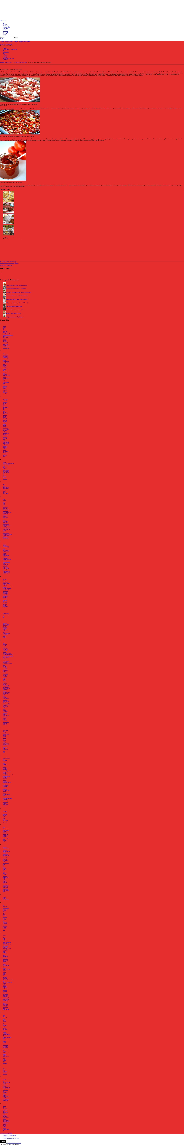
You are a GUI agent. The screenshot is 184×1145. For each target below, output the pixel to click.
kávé (4, 672)
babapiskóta (5, 355)
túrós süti (5, 1063)
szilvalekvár (5, 1004)
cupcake (5, 455)
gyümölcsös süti (6, 572)
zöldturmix (5, 1122)
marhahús (5, 781)
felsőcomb (5, 517)
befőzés (4, 369)
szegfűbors (5, 994)
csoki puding (6, 442)
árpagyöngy (5, 344)
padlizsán (5, 847)
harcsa (4, 584)
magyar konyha (6, 758)
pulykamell (5, 889)
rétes (4, 914)
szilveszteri (5, 1005)
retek (4, 913)
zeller (4, 1111)
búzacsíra (5, 392)
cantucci (5, 400)
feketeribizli (5, 513)
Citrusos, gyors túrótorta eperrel (13, 313)
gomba (4, 554)
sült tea (4, 975)
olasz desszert (6, 828)
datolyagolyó (6, 471)
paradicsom (24, 238)
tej (3, 1024)
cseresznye (5, 428)
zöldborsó (5, 1116)
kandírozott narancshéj (8, 656)
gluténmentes (6, 551)
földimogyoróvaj (6, 525)
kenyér (4, 684)
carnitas (4, 403)
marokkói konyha (7, 782)
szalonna (5, 987)
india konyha (6, 613)
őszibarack (5, 841)
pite (4, 870)
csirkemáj (5, 437)
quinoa (4, 898)
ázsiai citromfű (6, 346)
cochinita (5, 422)
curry (4, 456)
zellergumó (5, 1112)
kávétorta (5, 676)
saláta (4, 939)
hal (3, 580)
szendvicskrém (6, 998)
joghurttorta (5, 630)
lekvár (4, 738)
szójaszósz (5, 1007)
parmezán (5, 857)
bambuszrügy (6, 358)
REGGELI (5, 56)
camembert (5, 399)
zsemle (4, 1128)
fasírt (4, 505)
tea (3, 1023)
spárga (4, 970)
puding (4, 881)
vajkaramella (6, 1084)
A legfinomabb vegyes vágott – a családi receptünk (17, 302)
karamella (5, 668)
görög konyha (6, 556)
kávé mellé (5, 674)
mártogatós (5, 783)
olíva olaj (5, 832)
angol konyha (6, 337)
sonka (4, 964)
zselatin (4, 1126)
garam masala (6, 546)
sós (3, 966)
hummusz (5, 600)
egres (4, 489)
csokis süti (5, 444)
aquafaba (5, 341)
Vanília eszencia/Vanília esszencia (14, 306)
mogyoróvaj (5, 800)
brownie (5, 387)
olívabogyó (5, 834)
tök (3, 1050)
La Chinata (5, 730)
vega (4, 1091)
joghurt (4, 629)
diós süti (5, 479)
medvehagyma (6, 790)
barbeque (5, 365)
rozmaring (5, 923)
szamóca (5, 990)
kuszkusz (5, 724)
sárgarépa (5, 947)
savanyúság (5, 950)
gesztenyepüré (6, 550)
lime (4, 751)
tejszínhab (5, 1033)
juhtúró (4, 637)
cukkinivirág (6, 451)
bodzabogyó (5, 378)
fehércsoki (5, 507)
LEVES (5, 54)
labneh (4, 732)
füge (4, 531)
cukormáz (5, 453)
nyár (4, 818)
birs (4, 373)
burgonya (5, 390)
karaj (4, 665)
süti (3, 981)
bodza (4, 377)
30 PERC (5, 48)
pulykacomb (5, 885)
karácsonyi (5, 662)
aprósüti (4, 340)
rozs (4, 924)
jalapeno (5, 623)
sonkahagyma (6, 965)
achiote (4, 326)
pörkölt (4, 878)
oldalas (4, 831)
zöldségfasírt (6, 1120)
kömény (5, 710)
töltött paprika (6, 1052)
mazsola (5, 789)
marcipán (5, 777)
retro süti (5, 917)
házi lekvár (5, 593)
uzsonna (5, 1074)
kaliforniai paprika (7, 653)
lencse (4, 739)
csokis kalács (6, 443)
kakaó (4, 646)
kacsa (4, 643)
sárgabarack (5, 943)
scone (4, 951)
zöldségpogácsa (6, 1121)
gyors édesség (6, 568)
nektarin (5, 815)
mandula (5, 769)
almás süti (5, 332)
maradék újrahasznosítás (8, 774)
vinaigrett (5, 1092)
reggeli (4, 910)
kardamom (5, 670)
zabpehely (5, 1110)
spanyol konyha (6, 969)
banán (4, 360)
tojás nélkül (5, 1045)
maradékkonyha (6, 776)
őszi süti (5, 840)
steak (4, 974)
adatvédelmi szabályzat (8, 1136)
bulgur (4, 388)
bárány (4, 364)
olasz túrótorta (6, 830)
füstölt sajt (5, 537)
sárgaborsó (5, 946)
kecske (4, 678)
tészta (4, 1038)
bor (3, 379)
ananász (4, 336)
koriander (17, 238)
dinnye (4, 473)
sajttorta (4, 938)
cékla (4, 404)
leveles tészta (6, 744)
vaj (3, 1081)
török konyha (6, 1056)
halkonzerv (5, 582)
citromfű (5, 418)
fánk (4, 503)
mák (4, 763)
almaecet (5, 329)
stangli (4, 973)
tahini (4, 1016)
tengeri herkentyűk (7, 1037)
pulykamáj (5, 887)
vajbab (4, 1083)
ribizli (4, 918)
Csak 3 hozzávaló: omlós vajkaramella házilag (16, 285)
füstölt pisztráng (6, 535)
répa (4, 911)
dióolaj (4, 477)
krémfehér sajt (6, 715)
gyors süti (5, 569)
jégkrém (5, 627)
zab (3, 1107)
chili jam (5, 412)
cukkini (4, 450)
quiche (4, 897)
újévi (4, 1070)
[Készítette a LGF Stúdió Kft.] (14, 1143)
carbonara (5, 402)
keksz (4, 681)
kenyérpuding (6, 687)
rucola (4, 928)
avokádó (5, 345)
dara (4, 466)
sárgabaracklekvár (7, 944)
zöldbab (4, 1115)
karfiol (4, 671)
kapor (4, 658)
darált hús (5, 467)
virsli (4, 1094)
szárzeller (5, 991)
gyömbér (5, 566)
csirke (4, 434)
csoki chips (5, 441)
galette (4, 544)
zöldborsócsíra (6, 1117)
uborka (4, 1068)
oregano (5, 836)
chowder (5, 415)
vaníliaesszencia (6, 1087)
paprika (4, 852)
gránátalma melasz (7, 559)
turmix (4, 1060)
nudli (4, 816)
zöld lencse (5, 1113)
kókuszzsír (5, 706)
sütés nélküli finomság (8, 979)
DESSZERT (6, 52)
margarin (5, 778)
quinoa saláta (6, 899)
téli (3, 1036)
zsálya (4, 1124)
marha (4, 780)
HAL (4, 50)
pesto (4, 861)
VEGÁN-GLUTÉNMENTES (10, 49)
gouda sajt (5, 558)
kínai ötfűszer (6, 698)
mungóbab (5, 804)
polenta (4, 874)
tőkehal (4, 1051)
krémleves (5, 716)
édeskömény (6, 488)
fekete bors (5, 511)
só (3, 963)
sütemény (5, 978)
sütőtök (4, 985)
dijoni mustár (6, 472)
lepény (4, 741)
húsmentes (5, 606)
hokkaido (5, 598)
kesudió (4, 691)
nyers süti (5, 822)
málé (4, 765)
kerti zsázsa (5, 689)
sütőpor (4, 983)
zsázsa (4, 1125)
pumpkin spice (6, 890)
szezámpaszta (6, 1001)
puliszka (5, 882)
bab (4, 353)
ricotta (4, 919)
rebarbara (5, 909)
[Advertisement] (43, 10)
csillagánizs (5, 431)
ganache (5, 545)
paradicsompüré (6, 855)
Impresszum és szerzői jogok (9, 1135)
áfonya (4, 327)
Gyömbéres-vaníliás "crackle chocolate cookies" (17, 299)
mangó (4, 772)
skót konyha (5, 960)
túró (4, 1061)
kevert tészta (5, 693)
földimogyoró (6, 524)
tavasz (4, 1021)
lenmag (4, 740)
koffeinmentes (6, 701)
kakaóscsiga (5, 649)
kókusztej (5, 705)
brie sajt (4, 384)
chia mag (5, 409)
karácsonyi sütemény (7, 663)
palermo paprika (6, 851)
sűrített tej (5, 977)
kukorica (5, 720)
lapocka (4, 736)
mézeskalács (5, 796)
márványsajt (5, 785)
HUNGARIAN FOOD (8, 58)
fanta (4, 504)
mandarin (5, 768)
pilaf (4, 867)
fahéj (4, 502)
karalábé (5, 666)
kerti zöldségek (6, 688)
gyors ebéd (5, 567)
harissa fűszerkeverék (8, 585)
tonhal (4, 1054)
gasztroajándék (6, 547)
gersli (4, 549)
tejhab (4, 1028)
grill (4, 563)
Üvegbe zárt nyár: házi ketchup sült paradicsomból (15, 41)
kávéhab (5, 675)
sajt (3, 937)
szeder (4, 992)
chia (4, 408)
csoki (4, 439)
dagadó (4, 462)
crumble (5, 426)
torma (4, 1055)
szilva (4, 1003)
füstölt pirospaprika (7, 534)
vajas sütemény (6, 1082)
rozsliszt (5, 927)
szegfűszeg (5, 995)
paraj (4, 856)
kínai (4, 696)
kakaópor (5, 648)
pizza (4, 872)
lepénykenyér (6, 743)
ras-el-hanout (6, 908)
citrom (4, 417)
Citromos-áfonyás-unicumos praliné (14, 309)
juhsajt (4, 636)
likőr (4, 748)
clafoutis (5, 421)
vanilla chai (5, 1090)
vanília (4, 1086)
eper (4, 492)
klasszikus (5, 700)
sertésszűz (5, 957)
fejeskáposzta (6, 509)
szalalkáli (5, 986)
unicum (4, 1072)
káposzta (5, 659)
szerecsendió (6, 999)
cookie (4, 425)
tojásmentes (5, 1049)
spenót (4, 972)
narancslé (5, 814)
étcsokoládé (5, 493)
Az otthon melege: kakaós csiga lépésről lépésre (17, 295)
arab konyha (5, 342)
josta (4, 632)
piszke (4, 869)
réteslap (4, 915)
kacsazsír (5, 644)
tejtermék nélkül (6, 1034)
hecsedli (5, 597)
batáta (4, 366)
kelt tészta (5, 683)
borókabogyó (6, 382)
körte (4, 714)
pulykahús (5, 886)
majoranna (5, 761)
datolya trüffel (6, 470)
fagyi (4, 499)
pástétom (5, 859)
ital (3, 617)
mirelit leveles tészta (7, 798)
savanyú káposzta (7, 948)
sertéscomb (5, 956)
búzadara (5, 393)
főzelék (4, 526)
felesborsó (5, 514)
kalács (4, 652)
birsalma (5, 374)
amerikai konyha (6, 333)
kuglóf (4, 719)
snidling (4, 961)
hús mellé (5, 602)
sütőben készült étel (7, 982)
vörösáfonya (5, 1096)
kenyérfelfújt (6, 685)
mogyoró (5, 799)
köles (4, 709)
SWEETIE (5, 59)
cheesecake (5, 407)
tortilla (4, 1059)
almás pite (5, 331)
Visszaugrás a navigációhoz (6, 265)
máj (4, 759)
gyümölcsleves (6, 571)
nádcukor (5, 811)
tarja (4, 1019)
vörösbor (5, 1097)
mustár (4, 806)
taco (4, 1015)
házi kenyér (5, 592)
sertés (4, 955)
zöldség (4, 1119)
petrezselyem (6, 863)
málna (4, 767)
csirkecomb (5, 435)
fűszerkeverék (6, 538)
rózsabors (5, 926)
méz (4, 795)
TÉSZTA (5, 57)
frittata (4, 530)
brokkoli (5, 386)
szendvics (5, 996)
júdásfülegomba (6, 633)
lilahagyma (5, 749)
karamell (5, 667)
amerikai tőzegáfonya (8, 335)
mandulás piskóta (7, 771)
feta (4, 518)
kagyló (4, 645)
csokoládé (5, 447)
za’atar (4, 1106)
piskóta (4, 868)
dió (3, 475)
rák (3, 905)
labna (4, 731)
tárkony (4, 1020)
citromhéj (5, 420)
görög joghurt (6, 555)
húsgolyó (5, 604)
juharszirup (5, 634)
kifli (4, 694)
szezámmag (5, 1000)
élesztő (4, 491)
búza (4, 391)
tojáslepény (5, 1047)
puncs (4, 891)
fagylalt (4, 500)
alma (4, 328)
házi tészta (5, 596)
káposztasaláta (6, 661)
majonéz (5, 760)
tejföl (4, 1026)
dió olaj (4, 476)
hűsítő (4, 605)
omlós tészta (5, 835)
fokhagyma (11, 238)
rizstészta (5, 922)
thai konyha (5, 1039)
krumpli (4, 718)
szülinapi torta (6, 1009)
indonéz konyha (6, 614)
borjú (4, 380)
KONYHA (10, 237)
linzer (4, 752)
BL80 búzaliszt (6, 375)
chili (4, 411)
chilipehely (5, 413)
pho (4, 864)
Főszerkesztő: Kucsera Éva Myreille (11, 1138)
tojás (4, 1043)
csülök (4, 448)
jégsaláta (5, 628)
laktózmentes (6, 734)
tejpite (4, 1030)
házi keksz (5, 591)
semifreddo (5, 953)
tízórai (4, 1042)
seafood (4, 952)
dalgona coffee (6, 464)
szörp (4, 1008)
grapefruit (5, 560)
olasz (4, 827)
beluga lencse (6, 371)
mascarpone (5, 786)
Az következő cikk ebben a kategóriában (9, 263)
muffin (4, 803)
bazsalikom (5, 368)
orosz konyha (6, 837)
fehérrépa (5, 508)
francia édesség (6, 527)
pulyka (4, 883)
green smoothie (6, 562)
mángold (5, 773)
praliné (4, 879)
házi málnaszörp (6, 595)
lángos (4, 735)
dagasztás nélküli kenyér (8, 463)
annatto (4, 339)
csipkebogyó (6, 433)
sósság (4, 968)
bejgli (4, 370)
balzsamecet (5, 357)
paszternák (5, 860)
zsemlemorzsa (6, 1129)
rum (4, 930)
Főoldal (1, 38)
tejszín (4, 1032)
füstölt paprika (6, 533)
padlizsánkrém (6, 848)
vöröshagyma (6, 1099)
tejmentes (5, 1029)
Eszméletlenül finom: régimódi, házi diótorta (16, 288)
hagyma (4, 579)
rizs (3, 921)
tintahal (4, 1041)
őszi (4, 839)
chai (4, 406)
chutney (4, 416)
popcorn (5, 876)
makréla (4, 764)
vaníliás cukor (6, 1088)
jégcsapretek (5, 625)
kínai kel (5, 697)
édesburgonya (6, 487)
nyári (20, 238)
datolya (4, 468)
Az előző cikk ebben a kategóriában (8, 261)
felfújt (4, 516)
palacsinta (5, 850)
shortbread (5, 959)
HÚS (4, 53)
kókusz (4, 702)
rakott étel (5, 906)
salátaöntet (5, 940)
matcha (4, 787)
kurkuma (5, 723)
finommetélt (5, 521)
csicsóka (5, 430)
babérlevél (5, 356)
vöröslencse (5, 1100)
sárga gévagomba (7, 942)
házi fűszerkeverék (7, 588)
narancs (4, 812)
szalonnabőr (5, 988)
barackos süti (6, 362)
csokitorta (5, 446)
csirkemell (5, 438)
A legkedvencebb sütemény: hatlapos (14, 317)
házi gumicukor (6, 589)
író (3, 616)
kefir (4, 679)
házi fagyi (5, 587)
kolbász (4, 707)
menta (4, 793)
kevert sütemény (6, 692)
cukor (4, 452)
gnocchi (4, 553)
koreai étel (5, 711)
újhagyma (5, 1071)
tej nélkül (5, 1025)
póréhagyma (5, 877)
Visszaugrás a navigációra (6, 44)
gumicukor (5, 564)
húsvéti (4, 607)
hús (3, 601)
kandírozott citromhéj (8, 654)
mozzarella (5, 802)
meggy (4, 791)
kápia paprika (6, 657)
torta (4, 1058)
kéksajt (4, 680)
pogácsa (5, 873)
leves (4, 745)
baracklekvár (6, 361)
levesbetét (5, 747)
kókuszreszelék (6, 703)
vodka (4, 1095)
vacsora (4, 1079)
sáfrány (4, 935)
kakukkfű (5, 650)
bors (4, 383)
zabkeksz (5, 1108)
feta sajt (4, 520)
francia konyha (6, 529)
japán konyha (6, 624)
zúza (4, 1130)
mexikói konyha (6, 794)
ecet (4, 486)
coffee (4, 424)
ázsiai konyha (6, 348)
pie (3, 865)
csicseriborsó (6, 429)
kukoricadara (6, 722)
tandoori (5, 1017)
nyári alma (5, 820)
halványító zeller (6, 583)
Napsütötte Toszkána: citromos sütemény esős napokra (18, 292)
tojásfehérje (5, 1046)
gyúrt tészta (5, 573)
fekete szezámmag (7, 512)
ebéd (4, 484)
